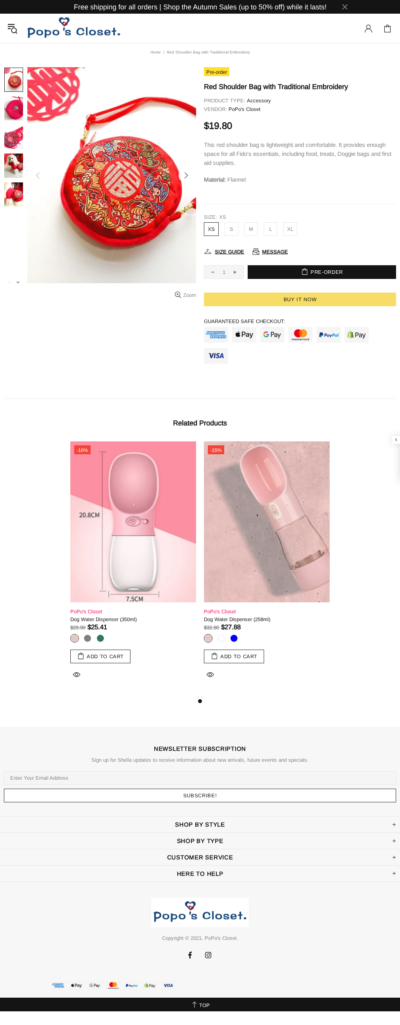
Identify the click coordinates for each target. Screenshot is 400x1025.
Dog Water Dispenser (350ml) (103, 619)
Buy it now (300, 299)
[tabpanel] (133, 568)
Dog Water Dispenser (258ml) (237, 619)
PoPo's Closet (74, 28)
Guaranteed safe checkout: (244, 321)
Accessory (259, 101)
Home (155, 52)
